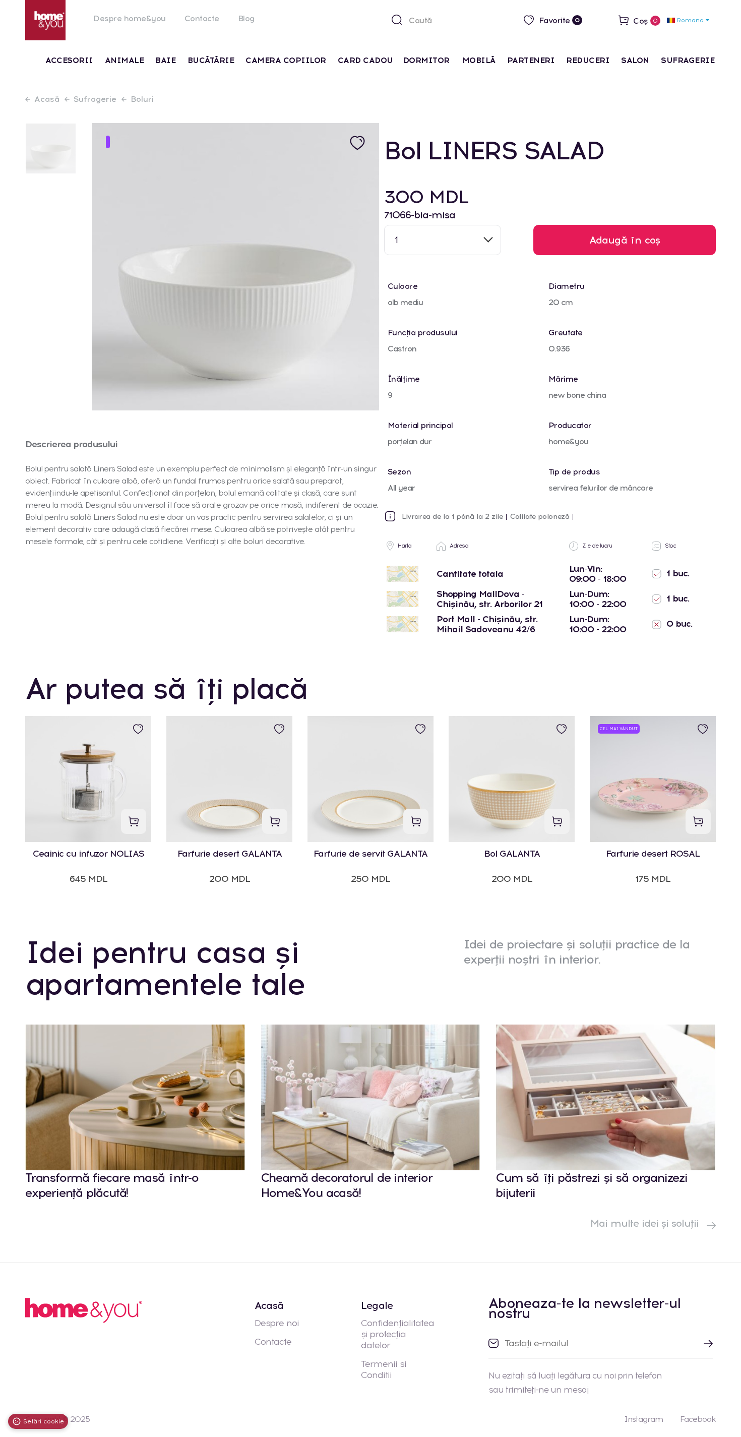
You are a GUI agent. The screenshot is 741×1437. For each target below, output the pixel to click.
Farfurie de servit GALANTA (370, 854)
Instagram (643, 1419)
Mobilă (479, 60)
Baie (165, 60)
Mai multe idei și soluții (646, 1223)
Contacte (201, 18)
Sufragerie (687, 60)
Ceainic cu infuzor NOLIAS (88, 854)
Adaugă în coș (624, 240)
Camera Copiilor (285, 60)
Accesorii (69, 60)
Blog (246, 18)
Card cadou (365, 60)
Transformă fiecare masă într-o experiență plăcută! (112, 1185)
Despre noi (277, 1323)
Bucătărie (211, 60)
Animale (124, 60)
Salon (635, 60)
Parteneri (531, 60)
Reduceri (587, 60)
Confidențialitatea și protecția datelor (397, 1334)
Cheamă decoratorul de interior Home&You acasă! (347, 1185)
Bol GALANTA (512, 854)
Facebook (698, 1419)
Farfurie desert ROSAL (653, 854)
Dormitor (427, 60)
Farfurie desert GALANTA (229, 854)
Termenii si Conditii (383, 1369)
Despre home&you (129, 18)
